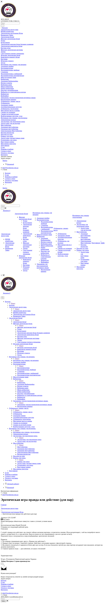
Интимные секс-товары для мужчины (26, 432)
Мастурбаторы (22, 447)
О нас (3, 582)
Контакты (4, 590)
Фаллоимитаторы (23, 368)
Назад (13, 303)
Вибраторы (21, 382)
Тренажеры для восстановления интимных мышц (34, 404)
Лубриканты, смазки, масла (22, 412)
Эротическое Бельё (19, 322)
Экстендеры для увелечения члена (29, 439)
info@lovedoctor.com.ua (10, 168)
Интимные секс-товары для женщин (26, 360)
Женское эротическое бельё (26, 327)
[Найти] (2, 25)
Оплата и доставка (7, 588)
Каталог (12, 305)
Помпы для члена (23, 461)
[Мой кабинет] (2, 295)
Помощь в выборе (7, 584)
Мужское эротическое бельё (27, 347)
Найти (3, 601)
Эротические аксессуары (22, 311)
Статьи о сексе (6, 586)
